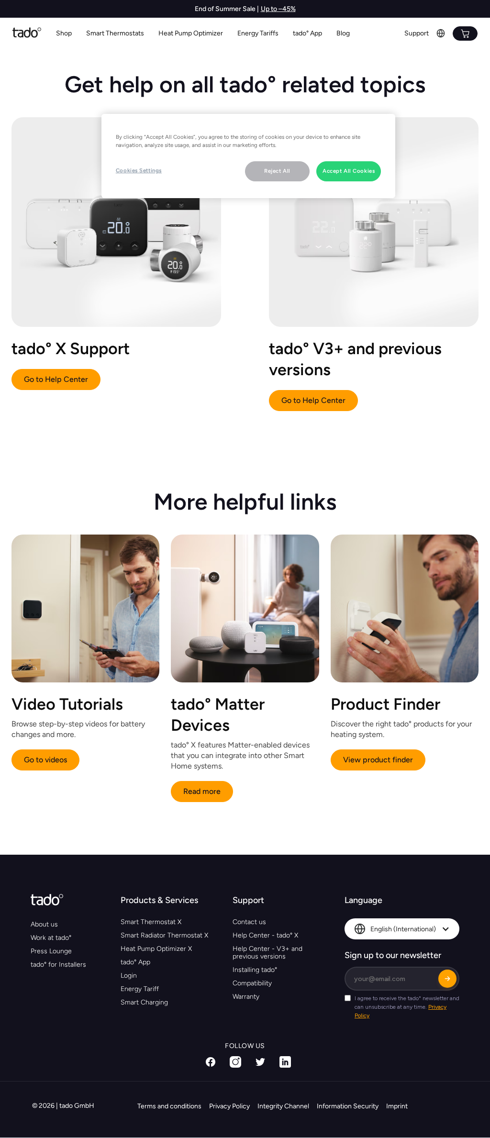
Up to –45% (278, 9)
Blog (343, 33)
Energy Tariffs (257, 33)
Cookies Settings (139, 170)
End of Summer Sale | (227, 9)
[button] (115, 33)
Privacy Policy (229, 1106)
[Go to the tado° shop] (465, 33)
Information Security (348, 1106)
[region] (248, 156)
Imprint (397, 1106)
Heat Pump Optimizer (190, 33)
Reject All (277, 170)
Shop (64, 33)
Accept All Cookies (349, 170)
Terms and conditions (169, 1106)
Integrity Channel (283, 1106)
